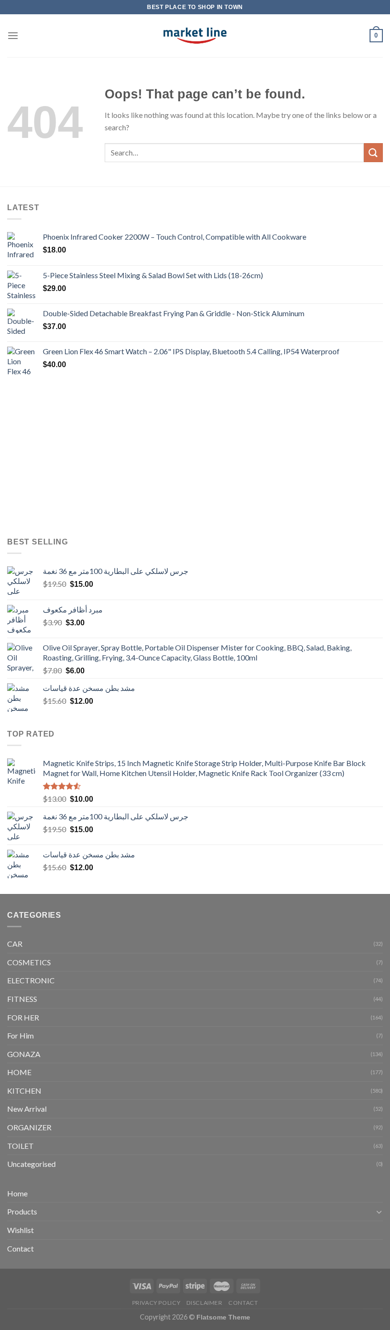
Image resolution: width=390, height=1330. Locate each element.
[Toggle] (379, 1211)
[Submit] (373, 152)
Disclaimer (204, 1302)
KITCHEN (24, 1090)
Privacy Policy (156, 1302)
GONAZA (23, 1053)
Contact (20, 1248)
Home (17, 1193)
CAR (14, 943)
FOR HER (23, 1017)
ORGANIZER (29, 1127)
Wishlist (20, 1229)
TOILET (20, 1145)
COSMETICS (29, 962)
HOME (19, 1072)
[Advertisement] (195, 457)
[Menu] (13, 35)
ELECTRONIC (31, 980)
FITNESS (22, 998)
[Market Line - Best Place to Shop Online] (195, 36)
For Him (20, 1035)
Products (22, 1211)
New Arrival (27, 1108)
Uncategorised (31, 1163)
